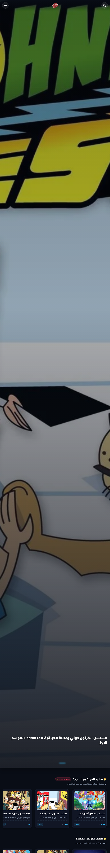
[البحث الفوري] (104, 5)
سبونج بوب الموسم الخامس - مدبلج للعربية (71, 742)
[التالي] (7, 809)
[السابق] (102, 809)
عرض (77, 824)
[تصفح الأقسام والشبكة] (5, 5)
